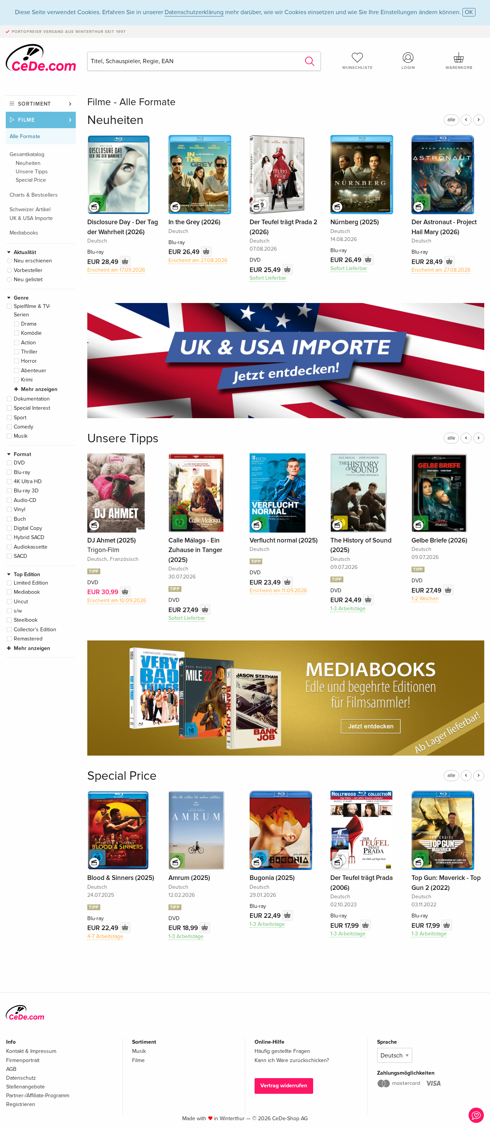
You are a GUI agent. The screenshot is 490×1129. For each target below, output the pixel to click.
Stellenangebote (25, 1086)
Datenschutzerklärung (194, 12)
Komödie (31, 333)
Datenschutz (21, 1078)
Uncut (21, 601)
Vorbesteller (28, 270)
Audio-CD (25, 500)
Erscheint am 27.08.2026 (197, 260)
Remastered (28, 638)
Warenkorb (459, 67)
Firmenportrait (22, 1060)
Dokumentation (32, 399)
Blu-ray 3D (26, 490)
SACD (20, 556)
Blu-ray (22, 472)
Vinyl (19, 509)
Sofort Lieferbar (268, 278)
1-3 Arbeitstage (348, 608)
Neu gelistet (28, 279)
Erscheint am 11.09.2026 (278, 590)
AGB (11, 1069)
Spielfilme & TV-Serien (32, 310)
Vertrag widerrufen (283, 1085)
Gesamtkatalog (27, 154)
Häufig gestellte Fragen (282, 1051)
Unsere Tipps (32, 171)
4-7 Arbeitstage (105, 936)
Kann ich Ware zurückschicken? (292, 1060)
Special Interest (32, 408)
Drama (28, 324)
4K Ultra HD (28, 481)
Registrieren (20, 1104)
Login (408, 67)
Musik (21, 436)
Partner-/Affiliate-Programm (37, 1095)
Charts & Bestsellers (34, 195)
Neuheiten (28, 163)
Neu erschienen (33, 260)
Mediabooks (24, 233)
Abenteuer (33, 370)
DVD (19, 462)
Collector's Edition (35, 629)
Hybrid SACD (29, 537)
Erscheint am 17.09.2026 (116, 270)
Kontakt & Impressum (31, 1051)
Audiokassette (30, 547)
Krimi (27, 379)
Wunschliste (357, 67)
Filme (26, 120)
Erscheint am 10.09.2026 (116, 600)
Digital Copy (28, 528)
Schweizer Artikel (30, 209)
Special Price (31, 180)
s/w (18, 611)
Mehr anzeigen (39, 389)
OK (469, 12)
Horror (29, 361)
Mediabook (27, 592)
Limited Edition (31, 583)
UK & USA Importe (31, 218)
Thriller (29, 352)
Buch (20, 519)
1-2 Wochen (425, 598)
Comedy (23, 427)
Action (28, 342)
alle (451, 120)
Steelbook (26, 620)
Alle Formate (25, 136)
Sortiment (34, 104)
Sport (20, 417)
